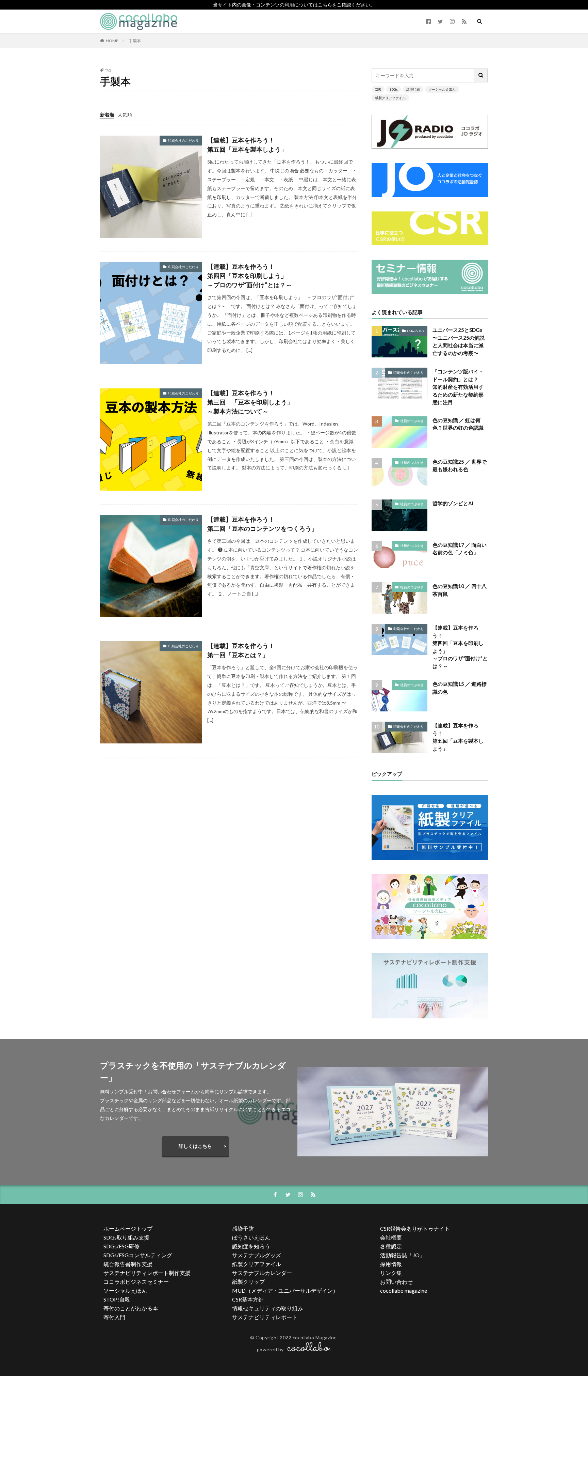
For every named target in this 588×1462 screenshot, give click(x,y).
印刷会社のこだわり (183, 140)
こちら (325, 4)
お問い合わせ (396, 1281)
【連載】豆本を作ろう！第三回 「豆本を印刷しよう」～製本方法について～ (250, 402)
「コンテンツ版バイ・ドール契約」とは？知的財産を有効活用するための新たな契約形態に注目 (458, 386)
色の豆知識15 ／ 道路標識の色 (459, 688)
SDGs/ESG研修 (121, 1246)
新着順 (107, 115)
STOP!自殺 (116, 1299)
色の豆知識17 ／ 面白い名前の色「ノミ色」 (459, 549)
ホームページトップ (127, 1228)
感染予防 (243, 1228)
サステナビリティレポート (264, 1317)
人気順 (125, 115)
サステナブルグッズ (256, 1255)
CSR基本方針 (248, 1299)
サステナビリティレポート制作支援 (147, 1272)
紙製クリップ (248, 1281)
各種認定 (391, 1246)
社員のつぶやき (412, 421)
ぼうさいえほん (251, 1237)
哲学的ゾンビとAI (452, 503)
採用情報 (391, 1264)
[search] (481, 75)
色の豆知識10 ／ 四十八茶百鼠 (459, 590)
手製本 (135, 40)
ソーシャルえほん (442, 89)
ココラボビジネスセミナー (136, 1281)
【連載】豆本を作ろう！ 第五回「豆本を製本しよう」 (247, 144)
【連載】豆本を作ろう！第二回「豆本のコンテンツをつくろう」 (262, 523)
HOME (112, 40)
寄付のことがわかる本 (130, 1308)
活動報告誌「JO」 (402, 1255)
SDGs (394, 89)
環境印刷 (413, 89)
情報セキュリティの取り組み (267, 1308)
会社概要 (391, 1237)
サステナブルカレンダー (262, 1272)
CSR (378, 89)
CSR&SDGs (415, 331)
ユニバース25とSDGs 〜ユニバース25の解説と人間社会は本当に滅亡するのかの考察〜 (458, 341)
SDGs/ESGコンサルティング (137, 1255)
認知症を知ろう (251, 1246)
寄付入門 (114, 1317)
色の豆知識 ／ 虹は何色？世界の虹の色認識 (458, 424)
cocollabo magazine (403, 1290)
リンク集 (391, 1272)
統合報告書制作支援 (127, 1264)
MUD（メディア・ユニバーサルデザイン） (285, 1290)
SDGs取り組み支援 (126, 1237)
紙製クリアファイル (390, 98)
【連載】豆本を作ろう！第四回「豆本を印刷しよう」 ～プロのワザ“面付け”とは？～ (250, 276)
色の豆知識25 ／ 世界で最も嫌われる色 (459, 466)
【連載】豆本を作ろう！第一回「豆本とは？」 (241, 650)
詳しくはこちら (195, 1146)
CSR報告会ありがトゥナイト (415, 1228)
